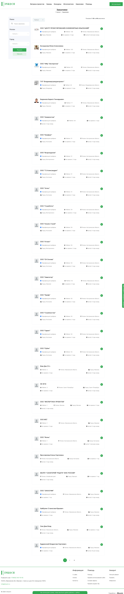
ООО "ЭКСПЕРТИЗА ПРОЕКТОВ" (52, 402)
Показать (19, 50)
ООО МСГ (43, 419)
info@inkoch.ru (5, 584)
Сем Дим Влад (45, 526)
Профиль (111, 577)
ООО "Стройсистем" (48, 313)
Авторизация (116, 4)
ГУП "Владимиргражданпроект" (52, 81)
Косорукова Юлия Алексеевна (51, 46)
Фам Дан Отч (45, 366)
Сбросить (19, 54)
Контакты (75, 580)
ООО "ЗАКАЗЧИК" (47, 491)
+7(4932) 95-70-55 (17, 577)
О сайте (75, 574)
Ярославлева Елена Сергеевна (52, 455)
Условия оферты (92, 580)
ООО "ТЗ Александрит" (49, 170)
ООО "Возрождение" (48, 153)
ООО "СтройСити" (47, 206)
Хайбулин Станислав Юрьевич (51, 508)
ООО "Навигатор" (46, 277)
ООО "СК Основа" (46, 259)
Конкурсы (57, 4)
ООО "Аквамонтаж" (47, 117)
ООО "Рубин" (45, 348)
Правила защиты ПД (93, 583)
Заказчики (80, 4)
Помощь (89, 4)
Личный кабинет (114, 574)
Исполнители (68, 4)
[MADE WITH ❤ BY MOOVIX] (120, 593)
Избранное (112, 580)
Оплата (75, 577)
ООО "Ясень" (45, 437)
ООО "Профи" (45, 295)
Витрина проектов (37, 4)
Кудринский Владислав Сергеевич (53, 544)
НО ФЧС (43, 384)
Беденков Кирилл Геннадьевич (52, 99)
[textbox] (19, 34)
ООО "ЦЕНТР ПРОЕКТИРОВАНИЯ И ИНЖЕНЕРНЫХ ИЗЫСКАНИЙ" (64, 28)
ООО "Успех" (45, 188)
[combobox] (20, 34)
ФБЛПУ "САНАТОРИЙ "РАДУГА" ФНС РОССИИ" (57, 473)
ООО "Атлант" (45, 242)
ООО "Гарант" (45, 330)
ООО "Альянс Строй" (48, 224)
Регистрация (116, 8)
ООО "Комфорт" (46, 135)
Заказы (49, 4)
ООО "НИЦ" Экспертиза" (49, 64)
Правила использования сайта (96, 577)
